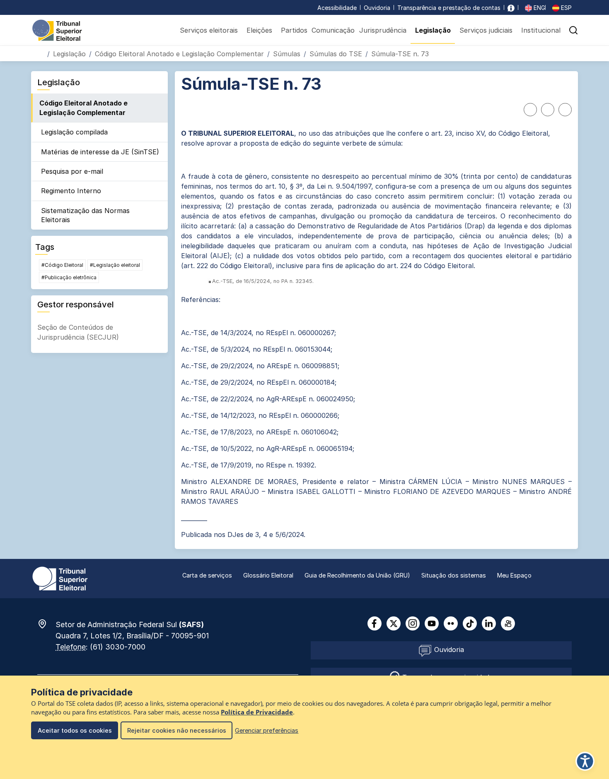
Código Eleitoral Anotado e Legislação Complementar (179, 54)
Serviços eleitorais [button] (209, 30)
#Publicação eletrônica (69, 277)
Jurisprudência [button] (382, 30)
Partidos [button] (294, 30)
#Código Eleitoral (62, 265)
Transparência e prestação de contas (448, 7)
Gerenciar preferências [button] (266, 730)
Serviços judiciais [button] (485, 30)
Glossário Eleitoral (268, 575)
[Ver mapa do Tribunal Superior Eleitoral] (46, 624)
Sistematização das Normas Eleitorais (85, 215)
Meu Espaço (514, 575)
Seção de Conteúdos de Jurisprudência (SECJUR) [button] (78, 332)
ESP (565, 7)
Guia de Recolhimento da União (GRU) (357, 575)
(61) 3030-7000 (117, 646)
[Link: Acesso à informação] (511, 8)
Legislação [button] (433, 30)
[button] (573, 30)
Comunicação (333, 30)
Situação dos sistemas (453, 575)
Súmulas (286, 54)
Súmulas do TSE (335, 54)
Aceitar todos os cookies (75, 730)
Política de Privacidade (257, 712)
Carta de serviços (207, 575)
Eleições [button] (259, 30)
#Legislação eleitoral (115, 265)
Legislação (69, 54)
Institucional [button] (541, 30)
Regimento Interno (71, 191)
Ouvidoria (377, 7)
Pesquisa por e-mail (72, 171)
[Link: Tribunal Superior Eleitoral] (60, 578)
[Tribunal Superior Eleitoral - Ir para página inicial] (57, 30)
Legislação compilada (74, 132)
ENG (538, 7)
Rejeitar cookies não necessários (176, 730)
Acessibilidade (337, 7)
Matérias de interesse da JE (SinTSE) (100, 152)
